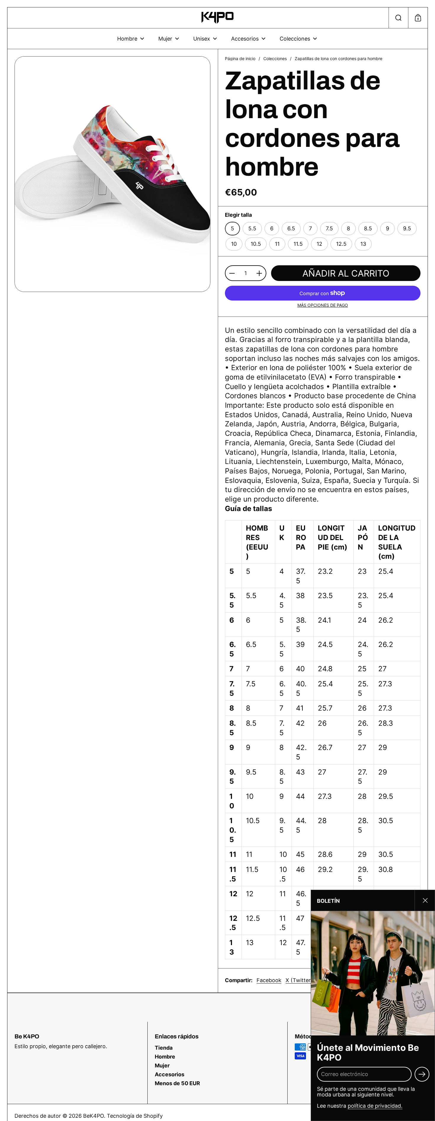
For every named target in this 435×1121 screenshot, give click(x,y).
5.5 (252, 228)
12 (319, 244)
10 (234, 244)
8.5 (368, 228)
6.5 (291, 228)
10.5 (256, 244)
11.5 (298, 244)
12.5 (341, 244)
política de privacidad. (375, 1106)
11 (277, 244)
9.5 (407, 228)
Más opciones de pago (322, 305)
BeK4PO (93, 1116)
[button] (398, 17)
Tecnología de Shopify (135, 1116)
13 (363, 244)
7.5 (329, 228)
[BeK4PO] (218, 18)
